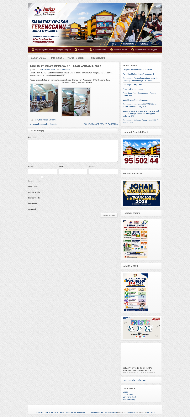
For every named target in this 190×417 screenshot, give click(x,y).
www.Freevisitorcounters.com (134, 380)
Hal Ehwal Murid (48, 70)
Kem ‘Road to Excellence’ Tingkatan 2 (138, 74)
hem (36, 120)
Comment (32, 137)
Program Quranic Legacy (133, 89)
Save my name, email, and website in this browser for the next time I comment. (34, 195)
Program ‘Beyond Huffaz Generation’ (137, 70)
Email (61, 167)
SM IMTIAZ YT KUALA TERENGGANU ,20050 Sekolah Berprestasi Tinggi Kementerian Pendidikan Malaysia (76, 412)
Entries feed (128, 394)
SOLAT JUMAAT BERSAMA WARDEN (101, 124)
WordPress (131, 412)
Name (30, 167)
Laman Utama (38, 58)
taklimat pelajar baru (47, 120)
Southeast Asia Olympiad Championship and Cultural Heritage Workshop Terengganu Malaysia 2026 (141, 113)
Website (92, 167)
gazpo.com (150, 412)
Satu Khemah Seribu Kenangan (135, 100)
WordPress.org (129, 399)
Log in (125, 392)
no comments (65, 70)
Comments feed (129, 397)
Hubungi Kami (97, 58)
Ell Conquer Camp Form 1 (133, 85)
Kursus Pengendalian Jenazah (43, 124)
